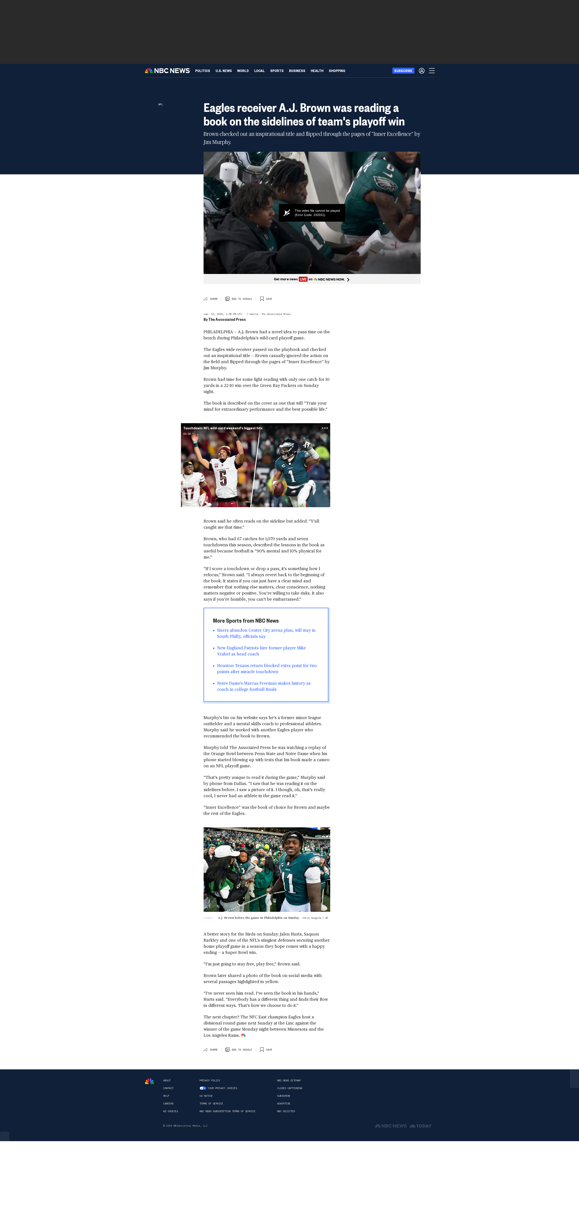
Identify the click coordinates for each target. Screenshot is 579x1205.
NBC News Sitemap (289, 1080)
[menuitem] (202, 70)
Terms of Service (211, 1103)
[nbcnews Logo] (149, 1081)
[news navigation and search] (432, 70)
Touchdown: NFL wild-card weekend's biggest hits (223, 427)
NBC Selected (286, 1111)
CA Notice (206, 1095)
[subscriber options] (422, 70)
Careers (168, 1103)
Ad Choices (170, 1111)
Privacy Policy (209, 1080)
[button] (259, 70)
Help (166, 1095)
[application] (312, 213)
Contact (168, 1088)
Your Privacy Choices (222, 1088)
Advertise (283, 1103)
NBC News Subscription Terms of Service (227, 1111)
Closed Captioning (289, 1088)
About (167, 1080)
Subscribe (283, 1095)
